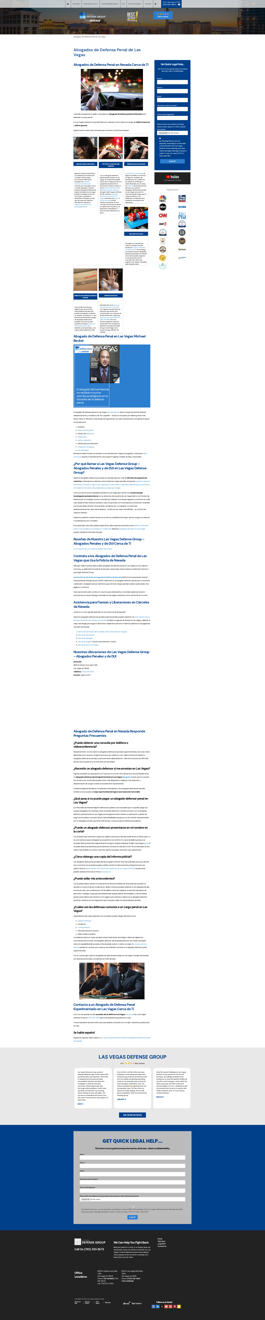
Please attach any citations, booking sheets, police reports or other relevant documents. (171, 126)
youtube (166, 1306)
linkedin (158, 1306)
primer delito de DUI (111, 188)
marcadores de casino (82, 488)
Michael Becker (113, 412)
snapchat (179, 1306)
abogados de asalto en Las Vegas (132, 529)
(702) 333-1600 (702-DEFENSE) (131, 1279)
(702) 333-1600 (94, 1018)
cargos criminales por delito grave (135, 249)
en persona (106, 872)
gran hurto (110, 484)
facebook (153, 1306)
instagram (170, 1306)
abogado (126, 777)
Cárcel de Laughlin (85, 641)
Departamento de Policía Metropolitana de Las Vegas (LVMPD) (110, 868)
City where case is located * (167, 105)
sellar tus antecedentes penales (85, 325)
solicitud (130, 186)
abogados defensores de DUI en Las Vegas (109, 196)
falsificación (82, 437)
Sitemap (107, 1302)
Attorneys (161, 1241)
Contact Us (162, 1246)
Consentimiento (84, 927)
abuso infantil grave (85, 430)
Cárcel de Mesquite (85, 638)
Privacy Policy (87, 1302)
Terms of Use (77, 1302)
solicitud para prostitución (139, 484)
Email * (159, 96)
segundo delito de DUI (109, 190)
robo (94, 488)
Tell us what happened (165, 114)
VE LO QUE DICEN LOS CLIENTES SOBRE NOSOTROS (92, 549)
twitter (162, 1306)
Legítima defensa (84, 921)
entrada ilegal (83, 450)
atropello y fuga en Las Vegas (94, 484)
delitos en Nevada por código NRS (98, 529)
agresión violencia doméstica (82, 183)
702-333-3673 (169, 4)
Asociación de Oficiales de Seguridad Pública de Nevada (97, 577)
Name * (159, 79)
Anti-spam (98, 1302)
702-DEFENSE (108, 1278)
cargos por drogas (85, 447)
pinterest (174, 1306)
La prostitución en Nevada (134, 173)
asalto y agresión (84, 440)
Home (160, 1239)
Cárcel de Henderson (86, 635)
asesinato (90, 433)
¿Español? (162, 1244)
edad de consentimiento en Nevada (109, 306)
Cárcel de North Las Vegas (88, 645)
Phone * (160, 88)
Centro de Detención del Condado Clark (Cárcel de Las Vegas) (102, 632)
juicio (146, 843)
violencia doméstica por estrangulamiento (83, 205)
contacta (129, 1014)
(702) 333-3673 (88, 672)
